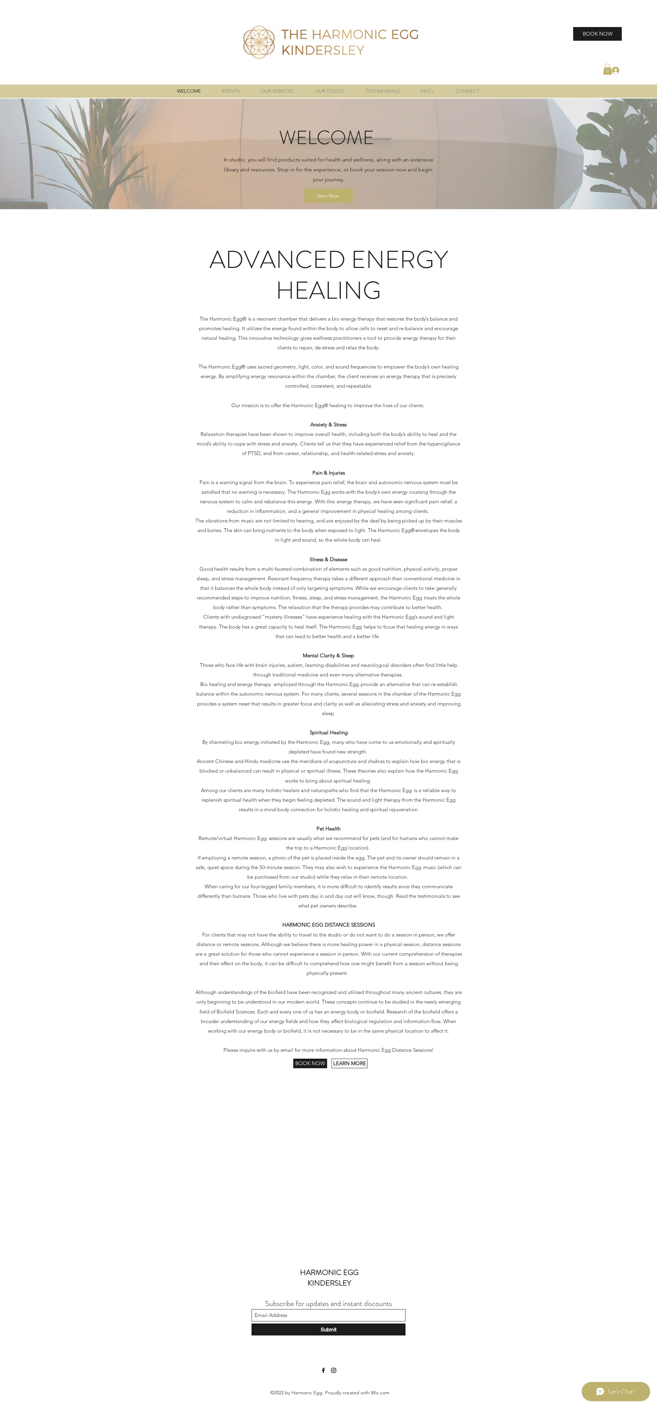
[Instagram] (574, 70)
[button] (607, 69)
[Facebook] (564, 70)
